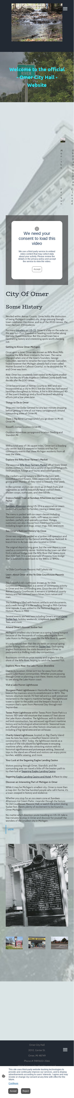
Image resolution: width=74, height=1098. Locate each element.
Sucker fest (45, 646)
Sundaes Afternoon (16, 506)
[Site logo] (37, 22)
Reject (26, 1091)
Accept (37, 269)
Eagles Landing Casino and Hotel (33, 776)
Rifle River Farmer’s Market (33, 464)
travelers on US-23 (26, 330)
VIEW (11, 829)
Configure (13, 1083)
